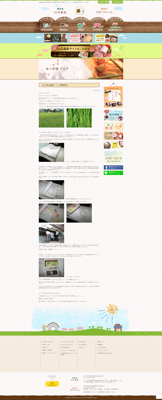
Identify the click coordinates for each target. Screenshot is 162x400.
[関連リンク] (113, 149)
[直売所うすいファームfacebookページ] (113, 170)
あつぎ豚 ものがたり (48, 341)
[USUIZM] (81, 26)
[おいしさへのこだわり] (81, 42)
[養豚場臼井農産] (98, 26)
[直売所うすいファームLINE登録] (113, 175)
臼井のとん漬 (45, 344)
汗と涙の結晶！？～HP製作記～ (55, 85)
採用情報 (99, 344)
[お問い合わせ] (113, 165)
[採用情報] (113, 122)
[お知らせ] (117, 3)
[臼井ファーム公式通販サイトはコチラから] (81, 57)
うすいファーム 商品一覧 (68, 350)
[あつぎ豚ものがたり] (46, 26)
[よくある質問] (103, 3)
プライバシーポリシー (103, 350)
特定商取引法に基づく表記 (104, 353)
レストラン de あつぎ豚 (67, 341)
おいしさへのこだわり (66, 344)
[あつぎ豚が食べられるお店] (113, 140)
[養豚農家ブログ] (113, 131)
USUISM (44, 347)
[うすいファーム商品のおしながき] (113, 109)
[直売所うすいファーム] (115, 26)
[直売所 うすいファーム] (104, 10)
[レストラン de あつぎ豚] (55, 42)
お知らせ (81, 347)
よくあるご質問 (101, 347)
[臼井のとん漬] (63, 26)
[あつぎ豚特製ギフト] (106, 42)
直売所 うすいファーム (48, 353)
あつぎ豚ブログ (83, 344)
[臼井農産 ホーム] (81, 10)
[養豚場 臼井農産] (60, 11)
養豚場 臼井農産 (47, 350)
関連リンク (100, 341)
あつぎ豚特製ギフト (66, 347)
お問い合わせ (82, 341)
